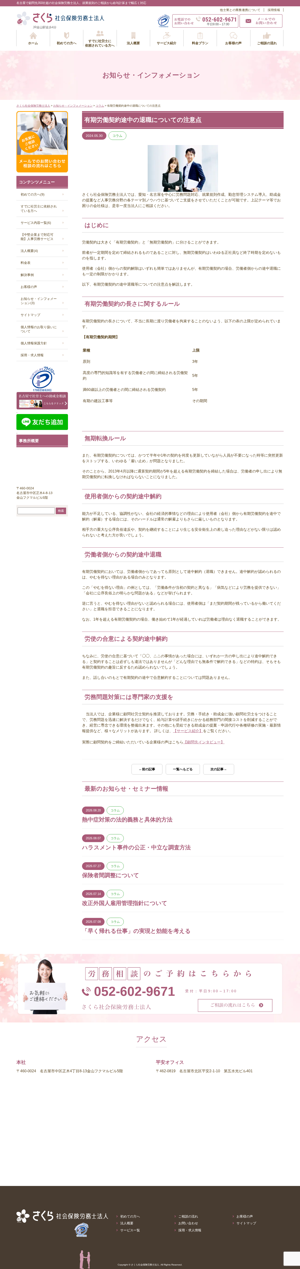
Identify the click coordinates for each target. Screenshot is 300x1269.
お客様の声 (29, 287)
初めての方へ (130, 1216)
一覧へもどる (183, 769)
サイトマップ (30, 315)
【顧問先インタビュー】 (204, 742)
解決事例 (27, 275)
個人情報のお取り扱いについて (39, 329)
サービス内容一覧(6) (36, 223)
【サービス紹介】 (188, 731)
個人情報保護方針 (34, 343)
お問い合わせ (188, 1223)
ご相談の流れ (188, 1216)
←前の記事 (147, 769)
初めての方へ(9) (33, 194)
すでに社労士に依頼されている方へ (39, 208)
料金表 (25, 263)
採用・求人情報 (32, 355)
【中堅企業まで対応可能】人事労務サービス (37, 237)
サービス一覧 (130, 1230)
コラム (117, 136)
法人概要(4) (29, 251)
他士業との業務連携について (240, 10)
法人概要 (126, 1223)
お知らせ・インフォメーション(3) (39, 301)
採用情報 (274, 10)
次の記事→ (218, 769)
